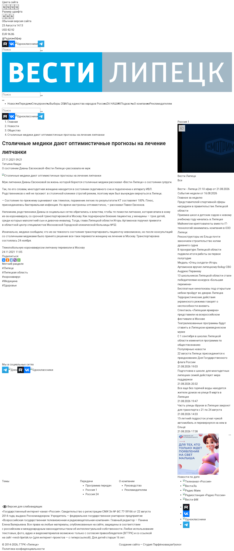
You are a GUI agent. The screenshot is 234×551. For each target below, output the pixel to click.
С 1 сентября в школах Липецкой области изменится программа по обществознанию (200, 340)
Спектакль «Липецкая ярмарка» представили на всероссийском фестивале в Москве (199, 314)
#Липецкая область (15, 272)
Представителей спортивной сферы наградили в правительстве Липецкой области (203, 206)
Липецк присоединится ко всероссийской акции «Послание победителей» (82, 298)
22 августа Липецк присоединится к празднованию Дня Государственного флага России (202, 358)
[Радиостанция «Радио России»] (204, 494)
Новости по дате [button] (189, 476)
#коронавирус (11, 276)
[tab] (6, 263)
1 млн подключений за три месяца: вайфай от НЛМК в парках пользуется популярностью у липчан (85, 336)
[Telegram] (11, 260)
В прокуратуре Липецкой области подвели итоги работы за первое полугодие (199, 254)
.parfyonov (174, 544)
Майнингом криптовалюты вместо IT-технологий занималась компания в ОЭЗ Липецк (204, 228)
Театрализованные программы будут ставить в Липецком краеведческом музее (202, 327)
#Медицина (9, 281)
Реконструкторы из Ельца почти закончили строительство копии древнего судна (199, 241)
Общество (14, 130)
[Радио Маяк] (192, 490)
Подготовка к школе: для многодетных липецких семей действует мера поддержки (203, 375)
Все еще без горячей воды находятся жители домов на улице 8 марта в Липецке (202, 392)
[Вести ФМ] (190, 499)
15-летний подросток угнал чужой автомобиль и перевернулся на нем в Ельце (202, 423)
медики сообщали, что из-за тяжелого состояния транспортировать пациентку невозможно (79, 231)
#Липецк (8, 268)
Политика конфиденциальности (23, 548)
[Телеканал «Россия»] (197, 481)
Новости (13, 126)
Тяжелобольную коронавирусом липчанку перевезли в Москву (43, 247)
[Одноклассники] (7, 260)
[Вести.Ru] (190, 485)
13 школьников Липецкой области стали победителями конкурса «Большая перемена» (204, 280)
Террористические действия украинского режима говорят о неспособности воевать (198, 301)
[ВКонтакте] (3, 260)
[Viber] (15, 260)
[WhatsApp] (18, 260)
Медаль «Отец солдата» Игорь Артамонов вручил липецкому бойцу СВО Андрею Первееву (204, 267)
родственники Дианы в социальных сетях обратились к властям (60, 211)
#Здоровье (9, 285)
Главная (12, 121)
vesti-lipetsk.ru (22, 537)
